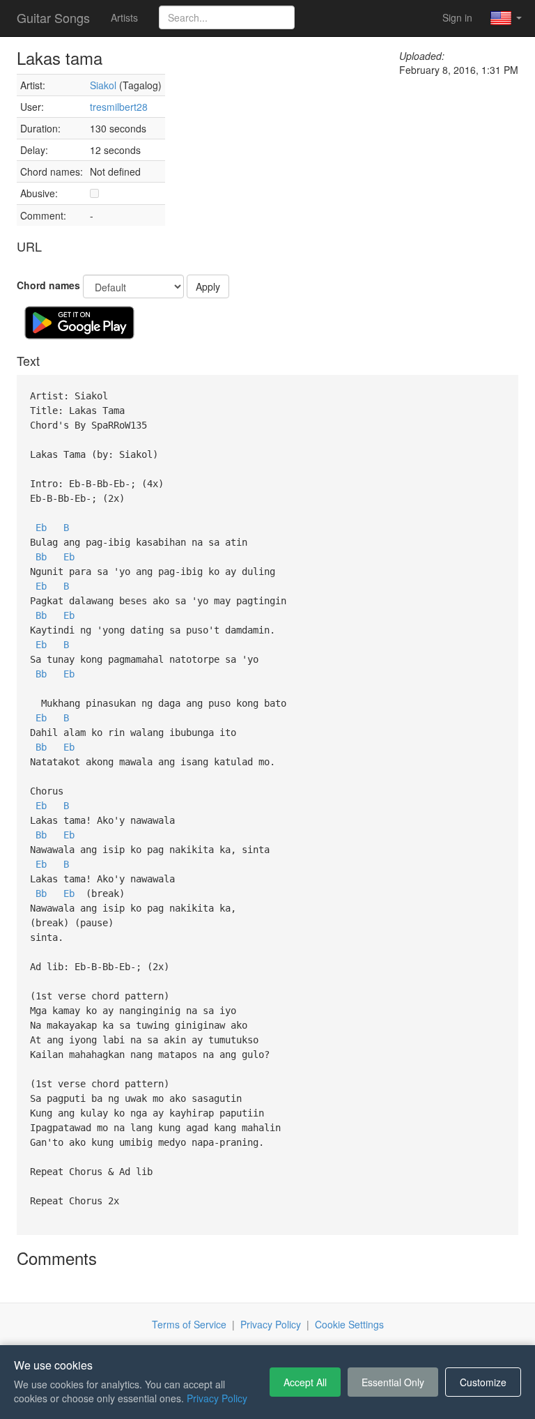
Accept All (305, 1382)
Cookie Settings (349, 1324)
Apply (208, 286)
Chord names (48, 285)
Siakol (103, 85)
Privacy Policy (270, 1324)
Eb (41, 527)
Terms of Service (189, 1324)
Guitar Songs (53, 17)
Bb (41, 556)
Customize (483, 1382)
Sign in (457, 17)
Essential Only (393, 1382)
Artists (124, 17)
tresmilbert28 (119, 107)
